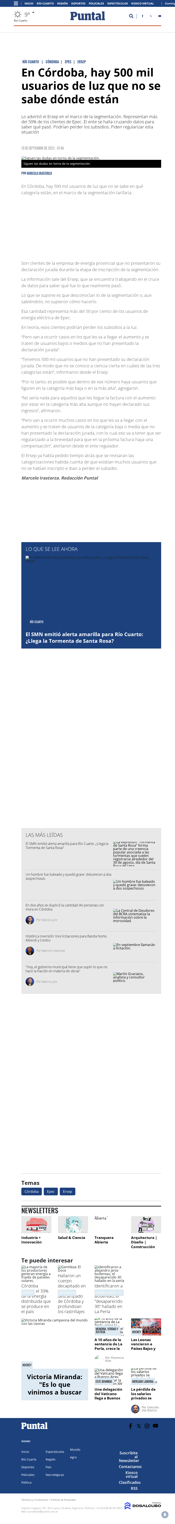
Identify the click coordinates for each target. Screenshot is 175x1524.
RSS (134, 1488)
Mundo (75, 1450)
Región (62, 3)
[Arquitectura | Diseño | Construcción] (146, 1224)
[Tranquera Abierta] (110, 1224)
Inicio (29, 3)
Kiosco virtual (131, 1474)
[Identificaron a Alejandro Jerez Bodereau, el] (110, 1280)
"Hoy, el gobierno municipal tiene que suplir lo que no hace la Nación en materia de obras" (66, 969)
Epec (51, 1191)
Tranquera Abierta (104, 1240)
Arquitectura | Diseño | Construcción (144, 1242)
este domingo (104, 1381)
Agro (73, 1457)
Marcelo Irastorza (39, 173)
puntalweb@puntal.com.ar (42, 1511)
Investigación (67, 1292)
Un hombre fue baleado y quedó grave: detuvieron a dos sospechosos (68, 876)
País (48, 1467)
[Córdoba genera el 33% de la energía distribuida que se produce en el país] (36, 1280)
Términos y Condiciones (34, 1499)
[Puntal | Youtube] (159, 17)
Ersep (67, 1191)
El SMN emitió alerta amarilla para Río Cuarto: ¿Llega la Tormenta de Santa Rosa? (84, 637)
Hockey (27, 1365)
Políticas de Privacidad (63, 1499)
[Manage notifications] (165, 1514)
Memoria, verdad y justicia (107, 1330)
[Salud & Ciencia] (73, 1224)
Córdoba (32, 1191)
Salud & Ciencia (71, 1237)
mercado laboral (143, 1381)
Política (26, 1482)
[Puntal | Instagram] (147, 1426)
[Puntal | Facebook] (142, 17)
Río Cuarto (45, 3)
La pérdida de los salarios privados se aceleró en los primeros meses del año (145, 1400)
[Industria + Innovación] (36, 1224)
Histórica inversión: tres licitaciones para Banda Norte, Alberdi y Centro (66, 938)
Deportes (78, 3)
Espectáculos (117, 3)
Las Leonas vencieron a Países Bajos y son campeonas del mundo (145, 1348)
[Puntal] (34, 1429)
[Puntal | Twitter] (151, 17)
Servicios (28, 1292)
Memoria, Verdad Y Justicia (112, 1292)
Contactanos (130, 1466)
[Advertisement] (127, 226)
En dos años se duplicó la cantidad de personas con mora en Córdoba (65, 907)
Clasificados (130, 1482)
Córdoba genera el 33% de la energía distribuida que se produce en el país (36, 1298)
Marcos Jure (49, 920)
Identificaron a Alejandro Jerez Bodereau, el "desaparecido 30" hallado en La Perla (109, 1298)
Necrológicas (55, 1475)
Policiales (96, 3)
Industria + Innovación (31, 1240)
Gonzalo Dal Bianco (150, 1408)
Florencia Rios (114, 1359)
